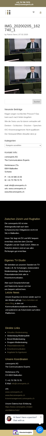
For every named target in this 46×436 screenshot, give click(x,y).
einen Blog (9, 303)
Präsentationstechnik (16, 346)
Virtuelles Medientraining (17, 332)
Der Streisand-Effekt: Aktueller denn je (20, 134)
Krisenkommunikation (16, 349)
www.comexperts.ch (13, 392)
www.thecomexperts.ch (15, 395)
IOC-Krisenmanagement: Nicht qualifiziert (22, 130)
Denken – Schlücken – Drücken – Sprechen (23, 125)
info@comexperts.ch (20, 383)
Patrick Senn (12, 34)
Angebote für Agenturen (17, 352)
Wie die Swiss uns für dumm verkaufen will (22, 121)
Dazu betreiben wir (30, 300)
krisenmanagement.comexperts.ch (19, 398)
